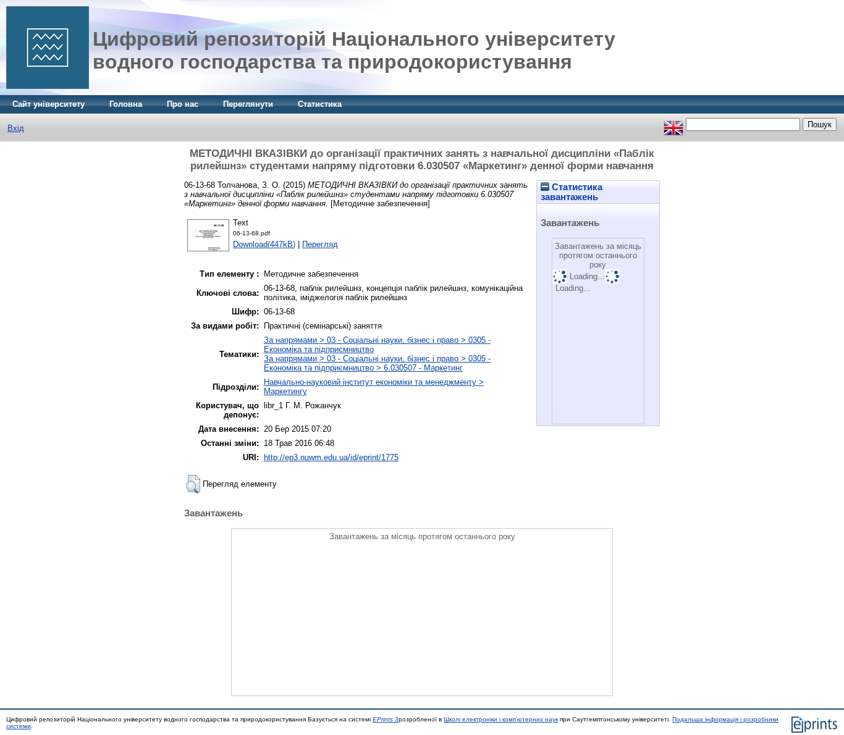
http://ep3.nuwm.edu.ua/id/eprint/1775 (331, 457)
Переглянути (248, 104)
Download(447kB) (264, 244)
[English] (673, 124)
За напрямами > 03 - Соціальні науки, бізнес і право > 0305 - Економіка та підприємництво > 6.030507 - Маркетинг (377, 363)
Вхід (15, 128)
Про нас (182, 104)
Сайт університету (48, 104)
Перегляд (320, 244)
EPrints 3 (386, 719)
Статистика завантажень (571, 192)
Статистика (320, 104)
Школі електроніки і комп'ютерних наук (501, 719)
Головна (125, 104)
